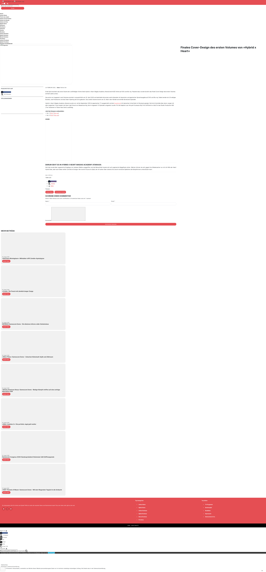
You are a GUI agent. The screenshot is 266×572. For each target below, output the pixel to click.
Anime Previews (4, 40)
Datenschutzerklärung (13, 566)
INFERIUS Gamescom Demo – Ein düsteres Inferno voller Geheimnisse (25, 324)
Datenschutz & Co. (210, 516)
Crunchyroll (117, 103)
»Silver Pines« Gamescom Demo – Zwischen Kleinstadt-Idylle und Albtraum (27, 357)
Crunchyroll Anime (60, 192)
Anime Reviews (4, 33)
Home (1, 13)
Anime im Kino (4, 22)
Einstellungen (51, 552)
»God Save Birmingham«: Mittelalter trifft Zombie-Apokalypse (23, 258)
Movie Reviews (4, 37)
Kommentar (48, 220)
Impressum (208, 513)
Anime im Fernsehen (5, 18)
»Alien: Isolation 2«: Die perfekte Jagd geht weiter (19, 424)
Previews (2, 38)
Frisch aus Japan (4, 17)
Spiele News (3, 23)
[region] (133, 30)
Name (47, 201)
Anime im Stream (4, 20)
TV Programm (209, 504)
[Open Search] (10, 3)
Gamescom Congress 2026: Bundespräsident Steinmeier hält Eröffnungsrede (28, 457)
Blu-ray (56, 113)
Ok (262, 570)
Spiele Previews (4, 42)
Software (2, 25)
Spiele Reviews (4, 35)
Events (2, 30)
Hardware (2, 27)
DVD (51, 113)
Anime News (3, 15)
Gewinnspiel (208, 507)
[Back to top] (1, 528)
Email (113, 201)
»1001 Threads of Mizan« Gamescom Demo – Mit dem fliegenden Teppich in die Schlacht (32, 490)
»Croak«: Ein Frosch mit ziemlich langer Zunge (17, 291)
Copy (21, 550)
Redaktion (208, 510)
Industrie (2, 28)
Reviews (2, 32)
